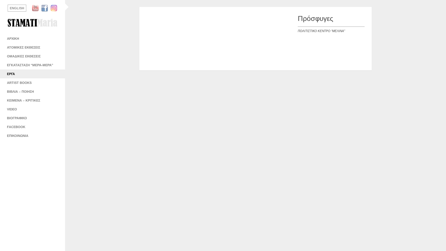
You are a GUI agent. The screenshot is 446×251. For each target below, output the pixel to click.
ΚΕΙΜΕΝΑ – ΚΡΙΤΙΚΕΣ (23, 100)
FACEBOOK (16, 127)
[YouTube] (36, 8)
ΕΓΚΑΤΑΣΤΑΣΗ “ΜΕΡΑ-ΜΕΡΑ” (30, 65)
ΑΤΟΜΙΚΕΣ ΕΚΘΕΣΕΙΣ (23, 47)
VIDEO (12, 109)
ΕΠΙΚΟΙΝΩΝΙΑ (17, 136)
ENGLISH (17, 8)
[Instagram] (55, 8)
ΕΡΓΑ (11, 74)
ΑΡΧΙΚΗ (13, 38)
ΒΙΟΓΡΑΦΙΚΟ (17, 118)
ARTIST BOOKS (19, 83)
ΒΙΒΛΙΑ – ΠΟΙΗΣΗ (20, 91)
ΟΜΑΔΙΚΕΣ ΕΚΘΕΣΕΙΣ (24, 56)
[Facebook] (45, 8)
